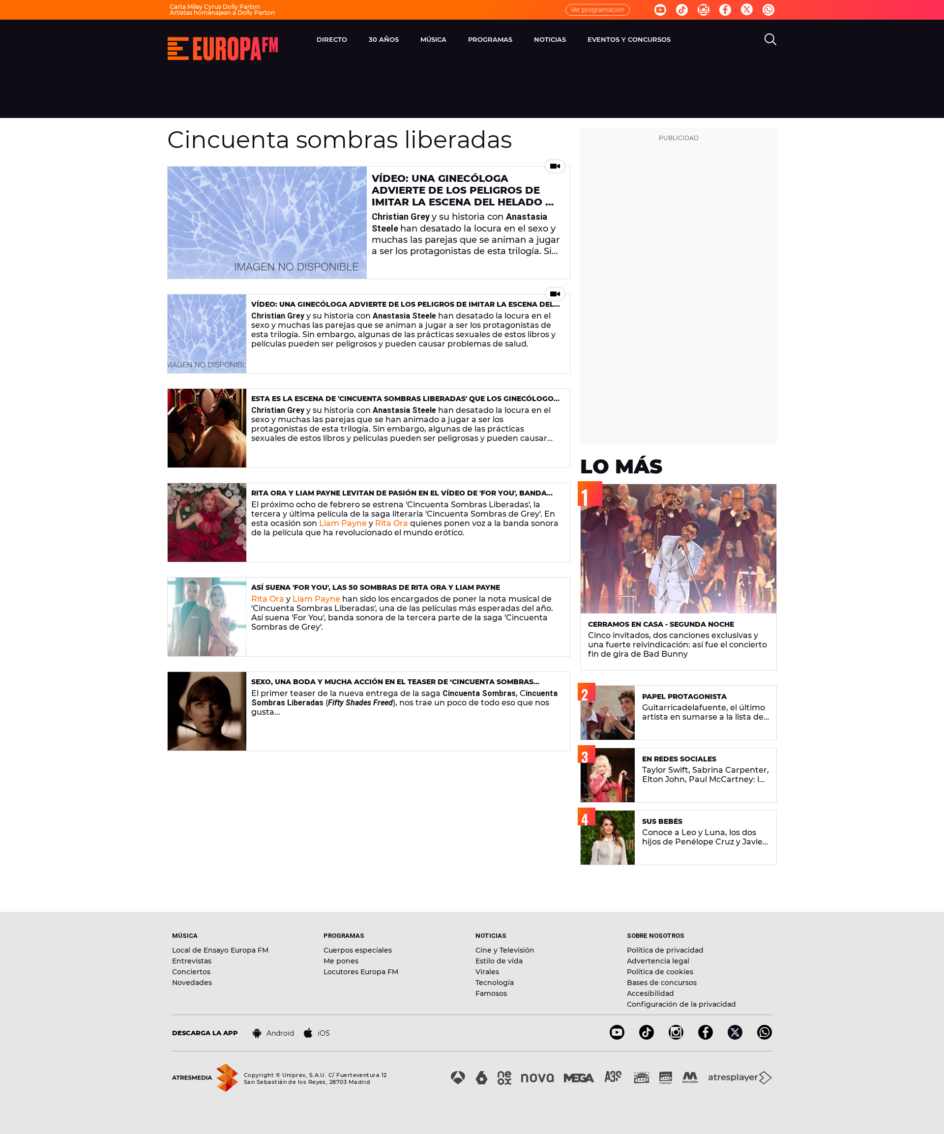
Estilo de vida (499, 961)
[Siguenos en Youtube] (660, 10)
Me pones (341, 961)
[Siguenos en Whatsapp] (768, 10)
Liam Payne (343, 523)
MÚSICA (433, 39)
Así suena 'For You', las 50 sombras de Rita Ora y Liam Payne (375, 587)
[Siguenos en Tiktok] (682, 10)
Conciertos (191, 971)
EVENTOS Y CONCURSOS (629, 39)
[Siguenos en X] (735, 1037)
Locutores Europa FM (361, 971)
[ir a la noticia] (267, 223)
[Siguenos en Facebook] (725, 10)
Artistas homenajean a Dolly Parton (222, 12)
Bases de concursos (662, 982)
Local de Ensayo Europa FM (220, 950)
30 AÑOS (384, 39)
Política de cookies (660, 971)
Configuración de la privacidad (681, 1004)
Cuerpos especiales (358, 950)
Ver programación (597, 9)
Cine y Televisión (504, 950)
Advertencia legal (658, 961)
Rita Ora (391, 523)
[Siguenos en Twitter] (747, 10)
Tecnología (494, 982)
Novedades (192, 982)
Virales (487, 971)
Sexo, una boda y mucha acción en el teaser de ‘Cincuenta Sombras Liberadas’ (392, 686)
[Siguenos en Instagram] (703, 10)
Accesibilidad (650, 993)
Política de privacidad (665, 950)
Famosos (491, 993)
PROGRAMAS (490, 39)
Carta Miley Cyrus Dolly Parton (215, 6)
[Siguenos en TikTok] (646, 1037)
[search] (770, 39)
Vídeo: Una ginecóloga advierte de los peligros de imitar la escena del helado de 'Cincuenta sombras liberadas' (466, 196)
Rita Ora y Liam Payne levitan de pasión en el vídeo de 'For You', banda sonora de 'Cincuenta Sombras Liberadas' (399, 497)
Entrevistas (191, 961)
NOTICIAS (550, 39)
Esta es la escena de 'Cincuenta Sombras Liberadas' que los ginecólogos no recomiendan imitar (404, 402)
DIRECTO (332, 39)
